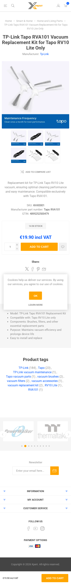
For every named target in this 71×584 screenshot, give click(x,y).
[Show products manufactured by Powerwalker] (18, 431)
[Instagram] (42, 528)
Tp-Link (44, 54)
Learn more (35, 304)
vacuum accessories (44, 381)
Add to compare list (38, 172)
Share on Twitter (27, 269)
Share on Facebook (33, 269)
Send (54, 470)
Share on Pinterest (38, 269)
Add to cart (39, 246)
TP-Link (23, 368)
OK (36, 295)
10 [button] (49, 446)
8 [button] (43, 446)
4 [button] (31, 446)
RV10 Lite (51, 385)
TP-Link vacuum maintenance (32, 372)
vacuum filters (16, 381)
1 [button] (21, 446)
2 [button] (25, 446)
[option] (18, 431)
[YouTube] (35, 528)
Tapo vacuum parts (18, 376)
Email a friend (44, 269)
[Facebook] (28, 528)
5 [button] (34, 446)
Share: (36, 261)
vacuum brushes (48, 376)
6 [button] (37, 446)
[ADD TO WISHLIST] (63, 247)
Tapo (41, 368)
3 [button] (28, 446)
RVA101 (33, 389)
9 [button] (46, 446)
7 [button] (40, 446)
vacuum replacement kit (23, 385)
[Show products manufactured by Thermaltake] (52, 431)
